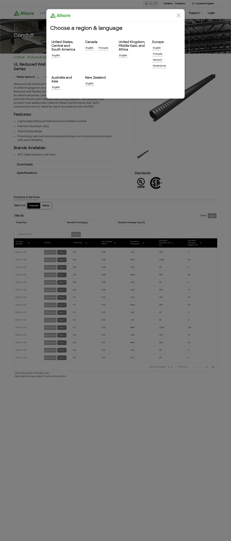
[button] (178, 15)
